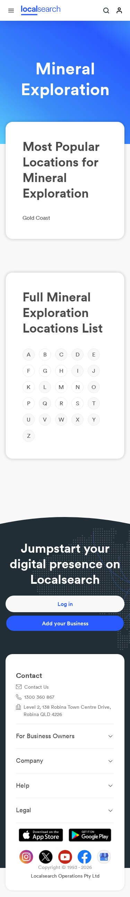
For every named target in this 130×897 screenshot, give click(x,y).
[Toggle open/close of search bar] (106, 11)
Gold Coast (36, 217)
